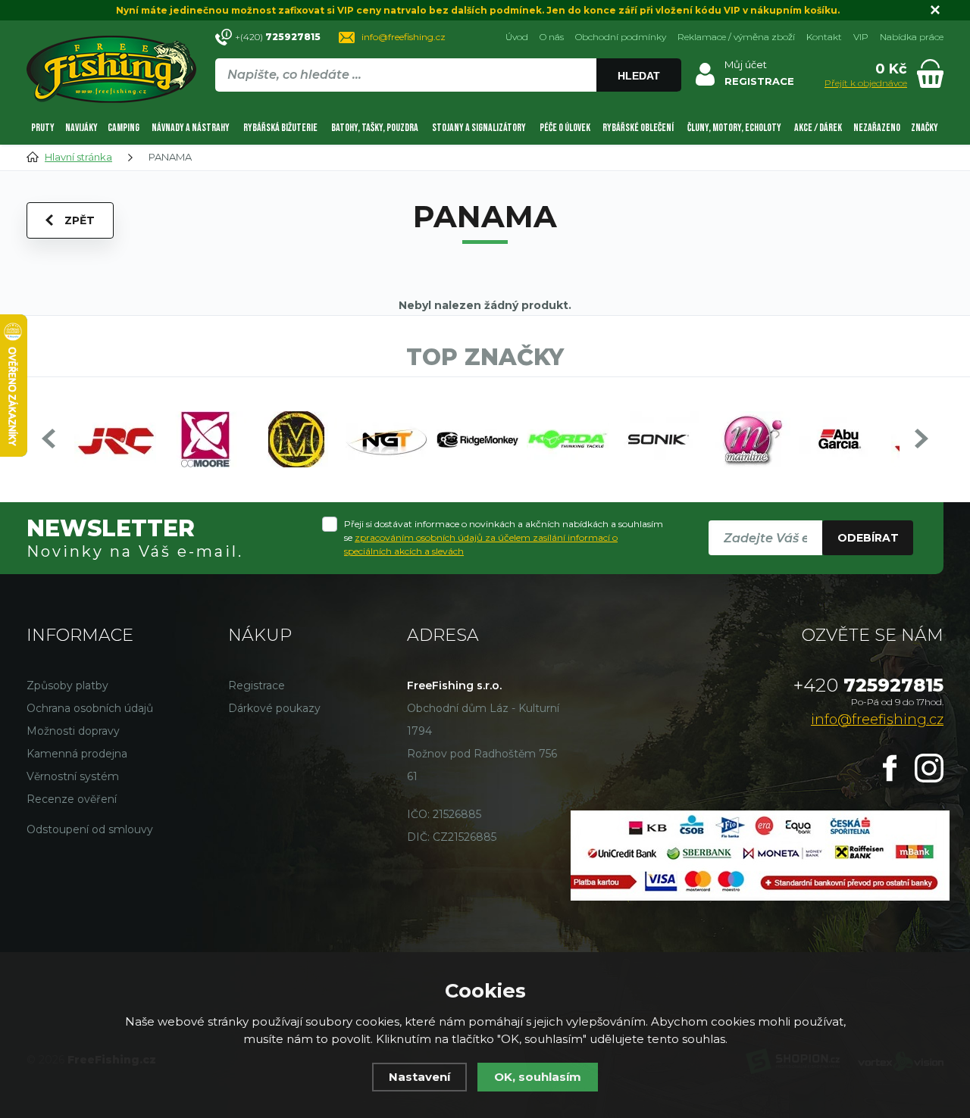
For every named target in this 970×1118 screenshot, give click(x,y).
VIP (860, 36)
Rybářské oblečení (638, 127)
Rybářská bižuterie (280, 127)
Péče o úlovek (565, 127)
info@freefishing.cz (403, 36)
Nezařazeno (876, 127)
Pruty (43, 127)
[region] (448, 107)
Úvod (516, 36)
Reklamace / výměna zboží (736, 36)
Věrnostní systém (73, 776)
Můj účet (745, 64)
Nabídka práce (911, 36)
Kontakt (824, 36)
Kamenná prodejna (77, 753)
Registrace (256, 685)
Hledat (639, 76)
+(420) (278, 36)
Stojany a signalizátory (479, 127)
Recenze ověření (72, 799)
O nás (552, 36)
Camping (123, 127)
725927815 (868, 685)
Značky (924, 127)
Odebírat (868, 538)
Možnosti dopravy (73, 731)
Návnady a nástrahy (191, 127)
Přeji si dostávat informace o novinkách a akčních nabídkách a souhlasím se (503, 537)
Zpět (79, 220)
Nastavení (419, 1077)
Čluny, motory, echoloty (734, 127)
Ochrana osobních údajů (90, 708)
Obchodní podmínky (620, 36)
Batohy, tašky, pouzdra (374, 127)
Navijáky (81, 127)
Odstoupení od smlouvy (90, 829)
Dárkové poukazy (274, 708)
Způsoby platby (67, 685)
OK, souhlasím (537, 1077)
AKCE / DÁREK (818, 127)
